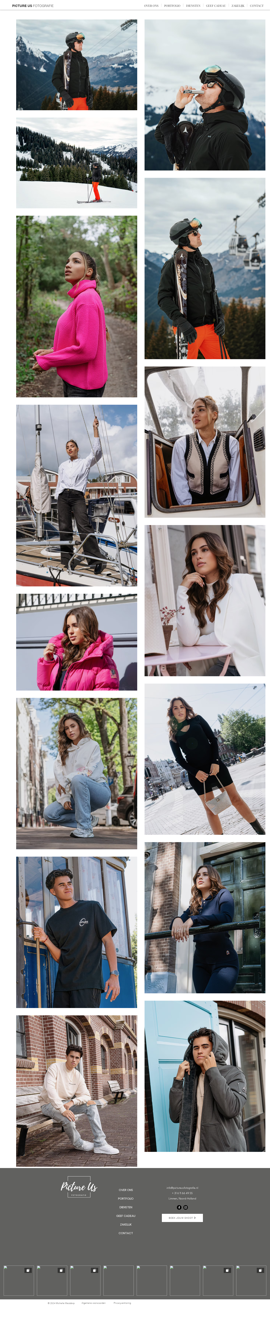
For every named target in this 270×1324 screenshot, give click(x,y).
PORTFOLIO (126, 1199)
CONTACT (126, 1233)
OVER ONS (126, 1190)
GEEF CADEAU (125, 1216)
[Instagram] (185, 1207)
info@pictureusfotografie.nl (182, 1188)
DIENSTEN (126, 1207)
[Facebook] (179, 1207)
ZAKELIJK (126, 1224)
